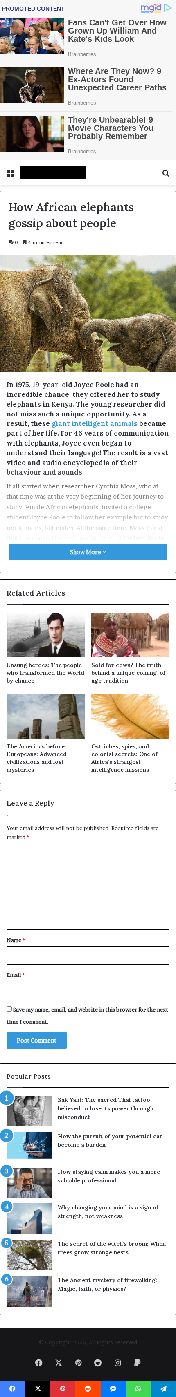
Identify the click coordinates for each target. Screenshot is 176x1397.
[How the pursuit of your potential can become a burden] (29, 1147)
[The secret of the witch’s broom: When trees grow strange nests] (29, 1255)
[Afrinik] (53, 172)
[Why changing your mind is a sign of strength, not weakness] (29, 1218)
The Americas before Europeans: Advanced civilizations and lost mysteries (37, 758)
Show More (86, 552)
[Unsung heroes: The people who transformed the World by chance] (46, 635)
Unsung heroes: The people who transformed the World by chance (45, 672)
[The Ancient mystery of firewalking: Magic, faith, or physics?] (29, 1291)
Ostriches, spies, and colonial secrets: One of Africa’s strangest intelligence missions (124, 758)
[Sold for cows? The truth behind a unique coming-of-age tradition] (130, 635)
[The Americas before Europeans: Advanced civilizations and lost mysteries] (46, 716)
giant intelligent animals (95, 423)
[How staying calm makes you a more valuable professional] (29, 1183)
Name (16, 940)
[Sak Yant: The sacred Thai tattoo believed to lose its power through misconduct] (29, 1111)
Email (16, 975)
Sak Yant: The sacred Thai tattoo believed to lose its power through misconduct (105, 1108)
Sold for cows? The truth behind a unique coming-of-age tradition (129, 672)
